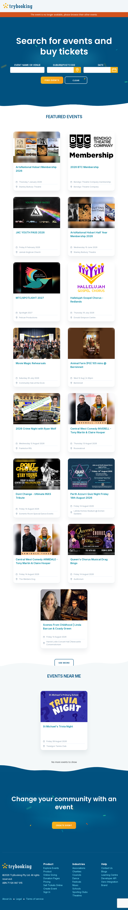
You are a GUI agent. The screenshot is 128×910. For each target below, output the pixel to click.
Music (75, 885)
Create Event (64, 825)
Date (100, 65)
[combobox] (64, 70)
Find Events (52, 80)
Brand (104, 885)
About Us (7, 899)
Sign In (46, 892)
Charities (76, 871)
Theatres (77, 895)
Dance (75, 878)
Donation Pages (51, 878)
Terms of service (35, 899)
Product (47, 871)
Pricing (46, 881)
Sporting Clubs (80, 892)
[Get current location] (77, 70)
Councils (76, 875)
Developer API (108, 878)
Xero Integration (109, 881)
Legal (19, 899)
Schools (76, 888)
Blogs (104, 871)
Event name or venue (27, 65)
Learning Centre (109, 875)
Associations (78, 868)
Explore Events (51, 868)
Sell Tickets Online (53, 885)
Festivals (76, 881)
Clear (76, 80)
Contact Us (107, 868)
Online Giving (50, 875)
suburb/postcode (64, 65)
